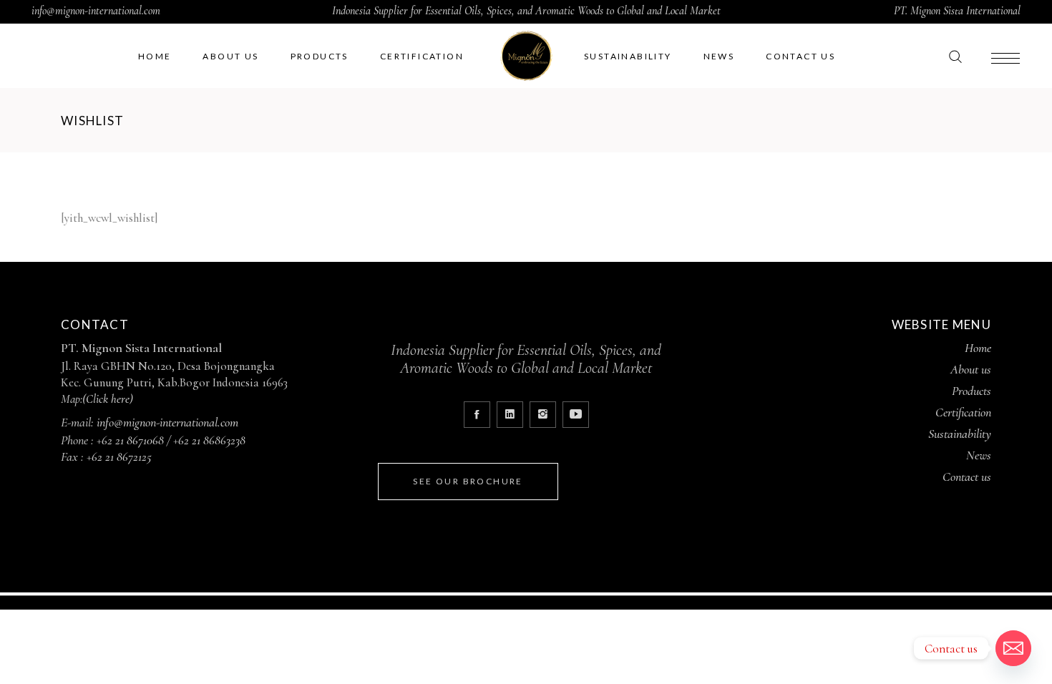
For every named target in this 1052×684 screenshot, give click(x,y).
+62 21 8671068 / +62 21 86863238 (171, 440)
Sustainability (959, 433)
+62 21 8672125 (119, 456)
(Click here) (107, 398)
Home (978, 348)
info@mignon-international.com (95, 11)
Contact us (967, 476)
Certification (963, 412)
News (978, 455)
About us (970, 369)
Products (971, 391)
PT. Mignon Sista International (957, 11)
